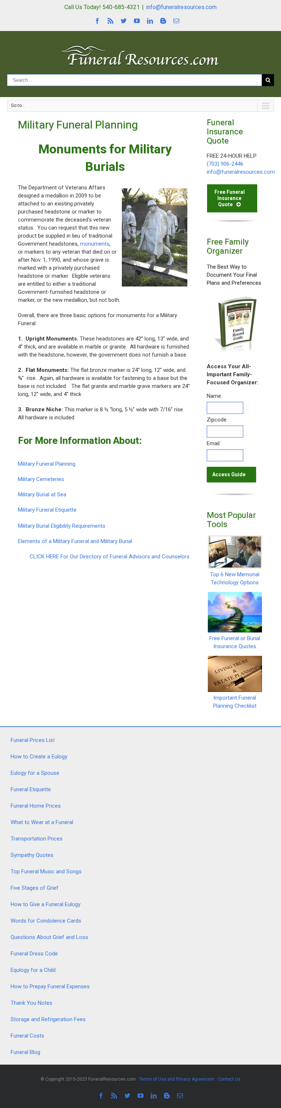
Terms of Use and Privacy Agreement (176, 1079)
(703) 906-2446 (225, 164)
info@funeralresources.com (181, 7)
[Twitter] (124, 21)
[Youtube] (137, 21)
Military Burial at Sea (42, 494)
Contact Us (229, 1079)
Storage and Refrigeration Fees (48, 1019)
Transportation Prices (37, 838)
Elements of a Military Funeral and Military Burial (75, 541)
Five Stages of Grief (35, 888)
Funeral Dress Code (34, 953)
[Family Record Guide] (235, 298)
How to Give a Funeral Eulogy (45, 904)
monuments (94, 244)
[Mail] (176, 21)
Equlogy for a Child (33, 970)
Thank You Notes (31, 1003)
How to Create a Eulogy (39, 756)
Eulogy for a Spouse (35, 773)
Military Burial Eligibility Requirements (61, 526)
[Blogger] (163, 21)
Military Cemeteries (41, 479)
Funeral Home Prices (36, 806)
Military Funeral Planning (46, 464)
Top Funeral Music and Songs (46, 871)
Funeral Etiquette (31, 789)
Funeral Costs (27, 1035)
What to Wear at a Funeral (42, 822)
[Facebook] (97, 21)
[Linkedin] (150, 21)
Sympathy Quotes (32, 855)
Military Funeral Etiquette (47, 510)
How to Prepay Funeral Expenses (50, 986)
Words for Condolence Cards (46, 920)
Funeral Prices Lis (32, 740)
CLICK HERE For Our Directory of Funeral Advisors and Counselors (110, 556)
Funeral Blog (25, 1052)
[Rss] (110, 21)
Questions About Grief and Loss (49, 937)
